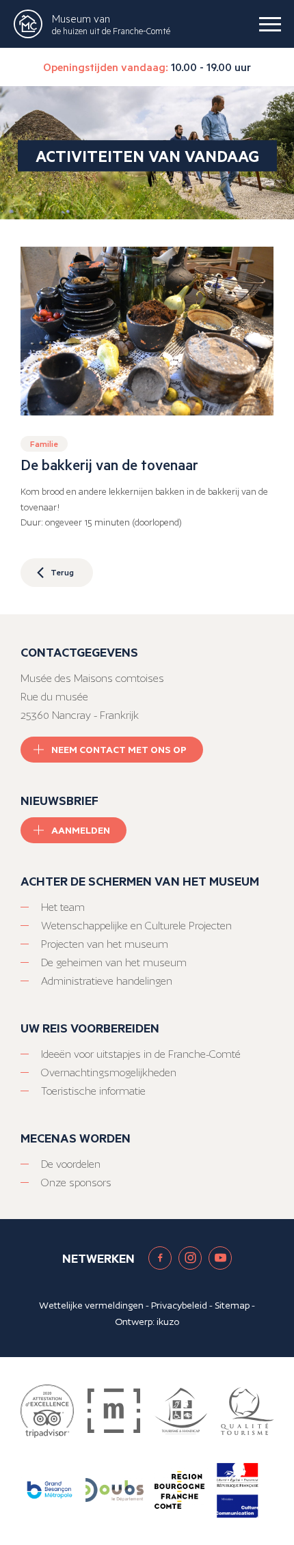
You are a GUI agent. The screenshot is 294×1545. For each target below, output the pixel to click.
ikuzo (168, 1321)
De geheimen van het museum (114, 962)
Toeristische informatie (93, 1090)
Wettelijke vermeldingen (91, 1305)
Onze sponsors (76, 1182)
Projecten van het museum (104, 944)
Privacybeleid (179, 1305)
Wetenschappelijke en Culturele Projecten (136, 925)
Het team (63, 907)
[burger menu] (270, 24)
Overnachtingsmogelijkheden (108, 1072)
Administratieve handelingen (106, 980)
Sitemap (232, 1305)
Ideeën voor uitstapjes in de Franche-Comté (141, 1054)
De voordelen (71, 1164)
